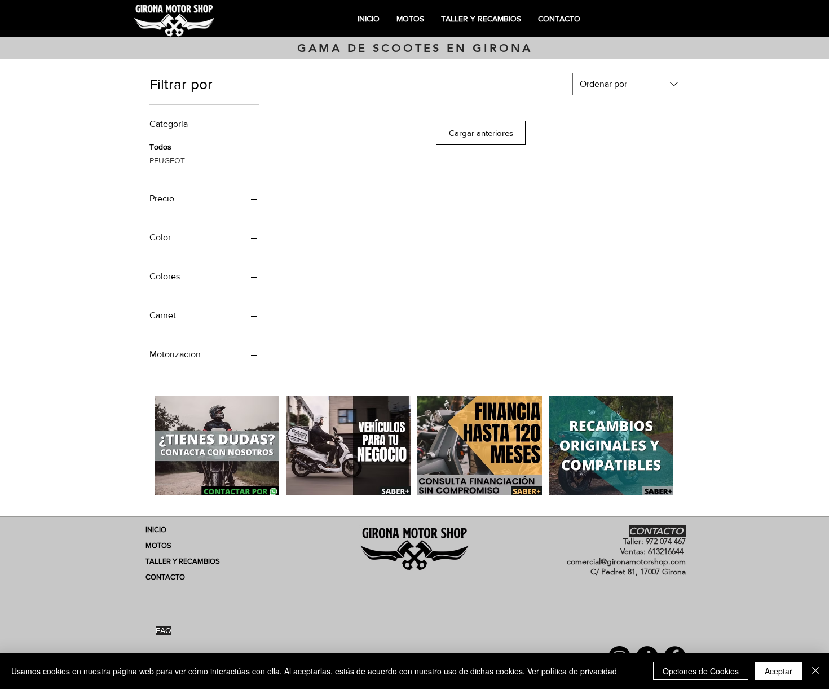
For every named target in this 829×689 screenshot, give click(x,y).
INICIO (155, 529)
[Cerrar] (815, 671)
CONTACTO (165, 577)
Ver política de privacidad (572, 671)
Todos (160, 146)
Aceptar (778, 671)
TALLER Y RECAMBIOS (182, 561)
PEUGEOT (167, 160)
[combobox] (628, 84)
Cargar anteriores (481, 133)
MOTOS (158, 545)
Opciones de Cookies (701, 671)
